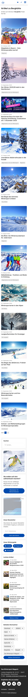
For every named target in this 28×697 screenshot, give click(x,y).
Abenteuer (8, 628)
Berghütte (8, 650)
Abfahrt (19, 628)
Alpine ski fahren (10, 635)
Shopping (9, 550)
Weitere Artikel (14, 618)
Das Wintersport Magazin (12, 653)
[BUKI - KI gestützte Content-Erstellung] (14, 506)
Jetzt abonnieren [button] (14, 535)
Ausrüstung (8, 646)
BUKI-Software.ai (12, 692)
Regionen (19, 546)
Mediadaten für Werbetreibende (14, 491)
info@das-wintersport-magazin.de (16, 676)
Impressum (4, 689)
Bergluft (19, 650)
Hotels (9, 546)
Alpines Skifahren (10, 639)
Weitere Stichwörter (14, 657)
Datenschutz (11, 689)
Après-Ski (8, 643)
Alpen (7, 632)
